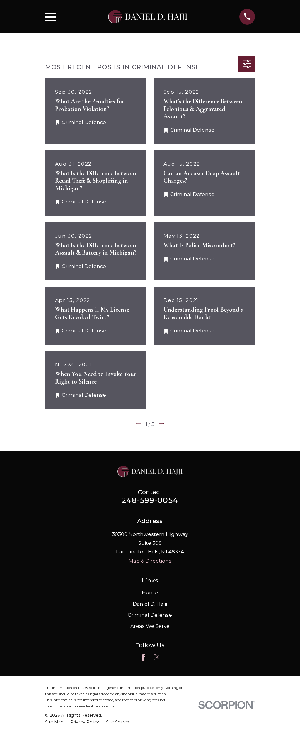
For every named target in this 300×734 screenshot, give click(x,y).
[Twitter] (157, 657)
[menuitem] (54, 722)
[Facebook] (143, 657)
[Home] (147, 16)
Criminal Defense (150, 615)
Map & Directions (150, 561)
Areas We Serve (150, 626)
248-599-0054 (150, 500)
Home (150, 592)
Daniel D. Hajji (150, 604)
